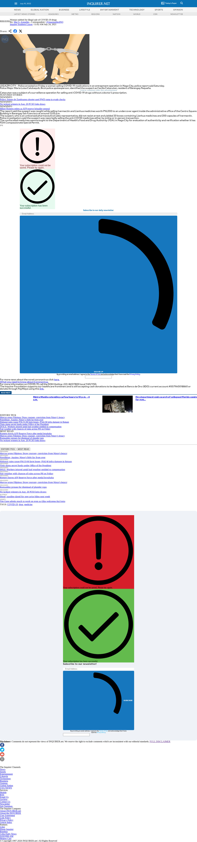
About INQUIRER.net (10, 811)
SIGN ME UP (98, 372)
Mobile (3, 792)
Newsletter (5, 804)
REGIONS (95, 14)
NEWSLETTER (176, 14)
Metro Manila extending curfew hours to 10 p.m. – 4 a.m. (61, 398)
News (17, 9)
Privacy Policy (135, 374)
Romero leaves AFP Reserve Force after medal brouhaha (26, 433)
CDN (155, 14)
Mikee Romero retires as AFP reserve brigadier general (25, 108)
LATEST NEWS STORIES (24, 14)
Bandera (4, 831)
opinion (178, 9)
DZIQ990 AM (6, 836)
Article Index (6, 822)
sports (159, 9)
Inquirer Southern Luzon (21, 24)
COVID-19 (12, 504)
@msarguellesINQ (54, 22)
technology (137, 9)
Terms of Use (95, 374)
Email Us (4, 797)
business (64, 9)
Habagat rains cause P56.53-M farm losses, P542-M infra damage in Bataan (34, 422)
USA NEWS (6, 788)
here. (56, 379)
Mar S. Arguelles (21, 22)
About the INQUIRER (10, 813)
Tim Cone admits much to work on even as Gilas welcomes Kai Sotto (32, 501)
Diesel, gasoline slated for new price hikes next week (25, 496)
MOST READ (23, 449)
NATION (116, 14)
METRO (75, 14)
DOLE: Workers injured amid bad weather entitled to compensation (30, 426)
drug (21, 504)
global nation (40, 9)
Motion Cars (5, 838)
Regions (5, 21)
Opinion (3, 783)
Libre (2, 827)
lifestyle (84, 9)
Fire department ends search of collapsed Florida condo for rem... (166, 398)
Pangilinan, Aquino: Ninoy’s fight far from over (21, 419)
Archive (3, 799)
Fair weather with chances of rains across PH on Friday (25, 429)
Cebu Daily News (8, 834)
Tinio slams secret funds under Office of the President (24, 424)
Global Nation (6, 785)
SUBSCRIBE (128, 700)
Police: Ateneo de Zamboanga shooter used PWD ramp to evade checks (32, 99)
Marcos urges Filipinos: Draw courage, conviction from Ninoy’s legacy (32, 417)
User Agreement (7, 815)
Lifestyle (4, 776)
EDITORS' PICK (8, 449)
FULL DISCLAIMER (160, 741)
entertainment (109, 9)
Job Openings (6, 806)
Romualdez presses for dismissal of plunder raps (22, 438)
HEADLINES (53, 14)
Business (4, 781)
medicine (28, 504)
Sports (3, 772)
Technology (5, 778)
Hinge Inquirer (6, 829)
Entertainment (6, 774)
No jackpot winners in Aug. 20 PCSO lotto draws (22, 104)
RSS (2, 795)
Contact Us (5, 801)
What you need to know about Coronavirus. (24, 381)
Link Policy (5, 818)
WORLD (136, 14)
